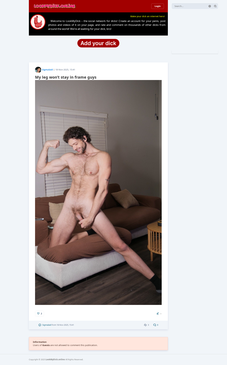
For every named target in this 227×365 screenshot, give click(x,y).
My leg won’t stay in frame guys (65, 77)
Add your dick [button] (98, 43)
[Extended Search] (209, 6)
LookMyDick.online (55, 359)
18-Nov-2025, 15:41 (65, 69)
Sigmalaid (47, 69)
